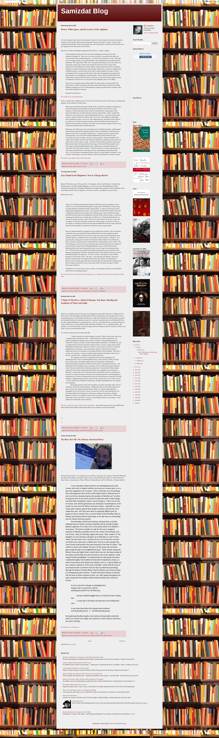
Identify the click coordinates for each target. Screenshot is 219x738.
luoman (112, 723)
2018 (136, 345)
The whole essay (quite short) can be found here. (76, 158)
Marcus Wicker (108, 635)
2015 (136, 372)
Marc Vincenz (75, 430)
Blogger (124, 723)
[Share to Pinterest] (103, 164)
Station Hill (82, 430)
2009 (136, 389)
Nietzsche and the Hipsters (70, 695)
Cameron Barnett (83, 635)
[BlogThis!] (97, 164)
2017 (136, 367)
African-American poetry (72, 635)
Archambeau (150, 26)
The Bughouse (102, 291)
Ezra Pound (84, 291)
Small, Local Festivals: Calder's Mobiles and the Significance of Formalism (83, 679)
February (139, 360)
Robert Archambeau (93, 291)
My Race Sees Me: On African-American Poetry (82, 439)
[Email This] (94, 164)
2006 (136, 397)
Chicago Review (70, 291)
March (138, 358)
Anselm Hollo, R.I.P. (77, 701)
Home (89, 641)
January (139, 363)
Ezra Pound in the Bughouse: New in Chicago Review (84, 175)
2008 (136, 392)
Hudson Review (100, 635)
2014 (136, 375)
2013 (136, 378)
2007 (136, 395)
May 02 (140, 350)
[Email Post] (90, 163)
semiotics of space (81, 166)
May (138, 347)
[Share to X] (99, 164)
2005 (136, 400)
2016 (136, 370)
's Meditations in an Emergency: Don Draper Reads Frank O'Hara (83, 657)
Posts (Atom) (72, 644)
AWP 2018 (68, 430)
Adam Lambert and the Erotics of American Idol (76, 668)
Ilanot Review (69, 166)
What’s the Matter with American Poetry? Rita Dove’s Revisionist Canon (82, 673)
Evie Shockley (91, 635)
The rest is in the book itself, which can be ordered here (78, 405)
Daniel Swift (78, 291)
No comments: (84, 163)
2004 (136, 403)
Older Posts (122, 641)
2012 (136, 381)
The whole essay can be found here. (72, 97)
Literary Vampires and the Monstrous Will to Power (77, 663)
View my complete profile (151, 33)
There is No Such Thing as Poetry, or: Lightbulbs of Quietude (79, 690)
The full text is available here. (70, 627)
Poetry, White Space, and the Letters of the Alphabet (84, 29)
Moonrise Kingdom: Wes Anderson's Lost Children (77, 712)
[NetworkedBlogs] (145, 53)
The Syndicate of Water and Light (94, 430)
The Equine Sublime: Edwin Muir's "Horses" (75, 684)
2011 (136, 384)
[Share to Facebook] (101, 164)
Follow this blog (145, 56)
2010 (136, 386)
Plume (75, 166)
